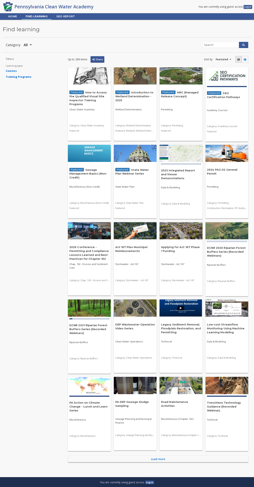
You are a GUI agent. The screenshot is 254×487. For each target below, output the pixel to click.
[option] (33, 71)
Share (99, 59)
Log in (248, 6)
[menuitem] (12, 16)
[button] (238, 59)
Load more (158, 459)
